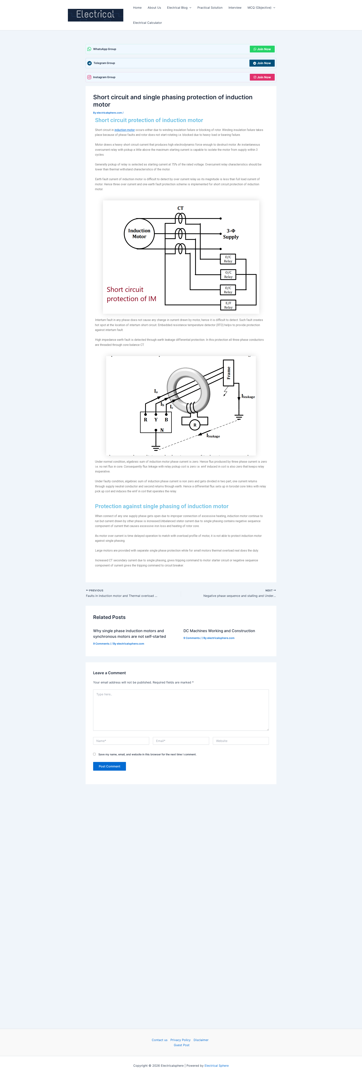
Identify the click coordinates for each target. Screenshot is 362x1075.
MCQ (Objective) (260, 7)
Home (137, 7)
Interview (235, 7)
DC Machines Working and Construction (219, 631)
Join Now (264, 49)
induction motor (124, 130)
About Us (154, 7)
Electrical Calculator (147, 23)
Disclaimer (201, 1040)
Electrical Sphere (217, 1065)
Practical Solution (209, 7)
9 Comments (101, 643)
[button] (189, 7)
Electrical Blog (177, 7)
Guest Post (181, 1045)
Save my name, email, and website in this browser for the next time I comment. (147, 754)
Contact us (159, 1040)
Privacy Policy (180, 1040)
